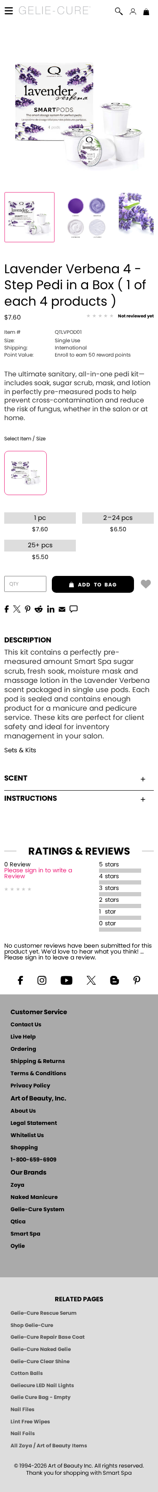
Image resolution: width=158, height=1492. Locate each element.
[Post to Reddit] (38, 608)
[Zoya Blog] (115, 979)
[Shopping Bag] (146, 12)
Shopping (24, 1148)
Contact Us (26, 1025)
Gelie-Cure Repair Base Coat (48, 1337)
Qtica (18, 1222)
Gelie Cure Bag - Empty (41, 1397)
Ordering (23, 1049)
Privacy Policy (30, 1086)
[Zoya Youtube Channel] (66, 979)
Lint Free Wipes (30, 1421)
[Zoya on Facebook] (20, 979)
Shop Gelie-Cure (32, 1325)
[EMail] (62, 608)
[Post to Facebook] (6, 608)
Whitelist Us (27, 1135)
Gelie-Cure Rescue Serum (44, 1313)
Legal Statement (34, 1123)
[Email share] (62, 608)
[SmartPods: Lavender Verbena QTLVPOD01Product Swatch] (86, 217)
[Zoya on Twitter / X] (91, 979)
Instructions (30, 798)
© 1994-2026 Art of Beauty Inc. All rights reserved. (79, 1469)
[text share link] (73, 608)
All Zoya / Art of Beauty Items (49, 1445)
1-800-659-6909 (33, 1160)
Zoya (17, 1185)
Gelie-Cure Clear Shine (40, 1361)
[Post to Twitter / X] (17, 608)
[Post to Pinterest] (27, 608)
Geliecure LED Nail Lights (42, 1385)
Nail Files (23, 1409)
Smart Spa (25, 1234)
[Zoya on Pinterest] (137, 979)
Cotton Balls (27, 1373)
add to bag (84, 584)
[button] (55, 12)
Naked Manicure (34, 1197)
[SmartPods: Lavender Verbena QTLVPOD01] (29, 217)
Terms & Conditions (38, 1073)
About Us (23, 1111)
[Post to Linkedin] (51, 608)
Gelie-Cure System (37, 1209)
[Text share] (73, 608)
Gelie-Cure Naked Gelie (41, 1349)
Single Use (42, 340)
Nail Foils (23, 1433)
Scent (15, 778)
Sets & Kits (20, 750)
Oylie (18, 1246)
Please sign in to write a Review (38, 873)
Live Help (23, 1037)
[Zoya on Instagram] (41, 979)
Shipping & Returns (38, 1061)
